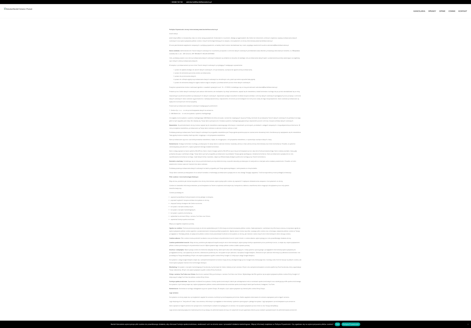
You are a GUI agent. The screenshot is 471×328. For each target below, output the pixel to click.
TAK (337, 324)
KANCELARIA (419, 11)
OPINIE (442, 11)
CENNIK (451, 11)
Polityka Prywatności (351, 324)
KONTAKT (462, 11)
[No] (468, 324)
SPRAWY (432, 11)
